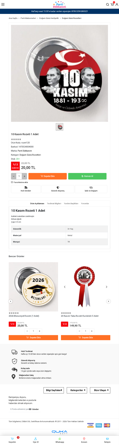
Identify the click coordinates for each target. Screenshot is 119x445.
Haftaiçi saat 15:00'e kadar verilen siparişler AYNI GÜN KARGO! (59, 11)
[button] (112, 4)
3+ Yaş (70, 229)
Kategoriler (77, 390)
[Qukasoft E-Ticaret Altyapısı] (59, 432)
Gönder (35, 409)
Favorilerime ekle (20, 182)
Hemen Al (88, 176)
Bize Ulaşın (100, 390)
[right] (108, 301)
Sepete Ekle (49, 176)
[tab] (37, 203)
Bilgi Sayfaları (53, 390)
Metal (70, 235)
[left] (10, 301)
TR (69, 242)
